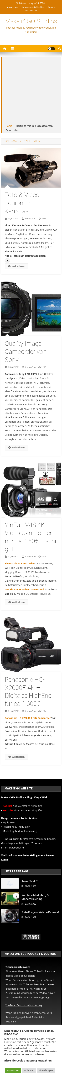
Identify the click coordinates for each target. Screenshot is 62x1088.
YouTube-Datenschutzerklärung (24, 1005)
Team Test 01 (30, 881)
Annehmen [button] (13, 1070)
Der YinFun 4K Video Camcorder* (25, 589)
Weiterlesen (18, 266)
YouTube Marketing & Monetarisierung (35, 897)
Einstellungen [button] (46, 1070)
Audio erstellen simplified (23, 806)
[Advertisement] (31, 91)
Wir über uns (31, 10)
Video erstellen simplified (23, 810)
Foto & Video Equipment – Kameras (22, 203)
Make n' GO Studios (31, 21)
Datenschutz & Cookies (33, 7)
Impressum (12, 7)
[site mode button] (51, 48)
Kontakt (51, 7)
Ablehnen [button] (29, 1070)
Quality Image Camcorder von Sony (26, 351)
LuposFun (30, 218)
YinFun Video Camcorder (19, 563)
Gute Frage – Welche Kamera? (40, 912)
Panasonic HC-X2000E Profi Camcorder (28, 718)
